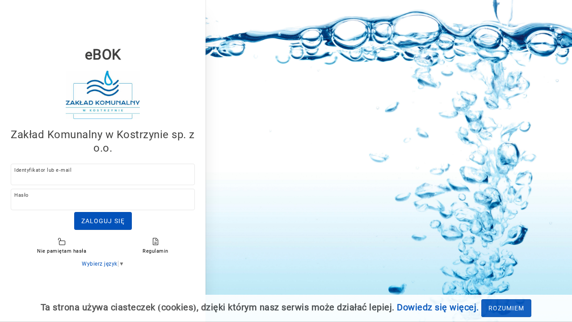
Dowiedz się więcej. (438, 307)
